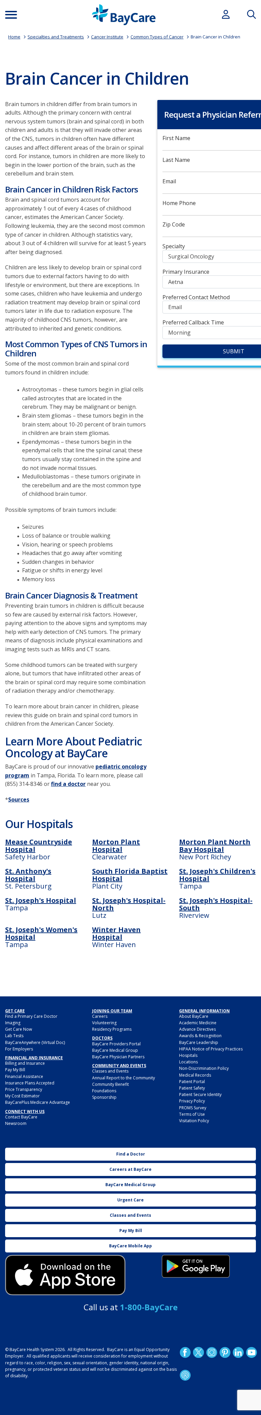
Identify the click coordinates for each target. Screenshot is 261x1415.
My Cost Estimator (22, 1096)
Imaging (12, 1023)
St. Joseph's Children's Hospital (217, 874)
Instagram (211, 1352)
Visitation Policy (194, 1121)
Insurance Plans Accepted (29, 1083)
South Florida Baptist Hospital (130, 874)
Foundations (104, 1091)
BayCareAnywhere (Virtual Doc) (35, 1042)
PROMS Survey (192, 1108)
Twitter (198, 1352)
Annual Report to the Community (123, 1078)
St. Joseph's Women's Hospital (41, 933)
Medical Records (195, 1075)
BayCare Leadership (198, 1042)
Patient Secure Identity (200, 1094)
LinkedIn (238, 1352)
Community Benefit (110, 1084)
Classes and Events (110, 1071)
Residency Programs (112, 1029)
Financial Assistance (24, 1076)
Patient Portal (192, 1081)
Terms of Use (192, 1114)
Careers (99, 1016)
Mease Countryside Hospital (38, 845)
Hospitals (188, 1055)
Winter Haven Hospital (116, 933)
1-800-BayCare (149, 1307)
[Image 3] (65, 1275)
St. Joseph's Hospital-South (216, 904)
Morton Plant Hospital (116, 845)
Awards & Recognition (200, 1036)
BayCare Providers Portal (116, 1044)
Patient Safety (192, 1088)
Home (14, 37)
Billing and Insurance (25, 1063)
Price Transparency (23, 1089)
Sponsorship (104, 1097)
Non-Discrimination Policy (204, 1068)
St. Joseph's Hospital (40, 900)
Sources (18, 799)
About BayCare (193, 1016)
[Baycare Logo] (123, 14)
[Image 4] (196, 1266)
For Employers (19, 1049)
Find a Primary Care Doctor (31, 1016)
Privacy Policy (192, 1101)
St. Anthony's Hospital (28, 874)
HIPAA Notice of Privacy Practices (211, 1049)
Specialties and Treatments (56, 37)
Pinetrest (225, 1352)
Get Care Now (18, 1029)
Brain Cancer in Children (215, 37)
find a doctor (68, 784)
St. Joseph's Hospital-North (129, 904)
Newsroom (16, 1123)
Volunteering (104, 1023)
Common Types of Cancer (157, 37)
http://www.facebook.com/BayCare (185, 1352)
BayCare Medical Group (115, 1050)
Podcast (185, 1375)
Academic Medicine (197, 1023)
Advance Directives (197, 1029)
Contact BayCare (21, 1117)
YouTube (251, 1352)
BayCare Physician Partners (118, 1057)
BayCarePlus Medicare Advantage (37, 1102)
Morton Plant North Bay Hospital (214, 845)
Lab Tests (14, 1036)
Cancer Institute (107, 37)
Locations (188, 1062)
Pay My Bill (15, 1070)
